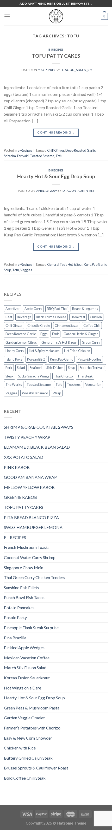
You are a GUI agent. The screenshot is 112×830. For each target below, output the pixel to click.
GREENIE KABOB (20, 497)
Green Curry (91, 342)
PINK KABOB (17, 467)
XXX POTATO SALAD (23, 457)
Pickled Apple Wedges (24, 647)
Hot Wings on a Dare (22, 687)
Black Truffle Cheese (51, 317)
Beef (8, 317)
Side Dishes (54, 368)
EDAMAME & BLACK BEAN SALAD (37, 446)
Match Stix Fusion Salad (25, 667)
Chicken (96, 317)
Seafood (36, 368)
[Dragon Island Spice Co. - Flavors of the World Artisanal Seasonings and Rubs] (56, 16)
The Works (13, 384)
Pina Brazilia (15, 637)
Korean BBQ (36, 359)
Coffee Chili (91, 325)
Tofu (58, 156)
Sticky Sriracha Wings (33, 376)
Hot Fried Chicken (77, 351)
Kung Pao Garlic (95, 264)
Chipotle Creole (38, 325)
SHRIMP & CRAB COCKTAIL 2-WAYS (38, 426)
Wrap (57, 393)
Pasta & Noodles (89, 359)
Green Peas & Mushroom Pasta (31, 707)
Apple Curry (33, 309)
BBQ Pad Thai (57, 309)
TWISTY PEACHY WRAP (27, 437)
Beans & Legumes (85, 309)
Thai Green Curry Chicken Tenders (34, 577)
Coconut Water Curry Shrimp (29, 557)
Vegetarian (93, 384)
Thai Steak (85, 376)
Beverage (24, 317)
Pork (8, 368)
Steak (9, 376)
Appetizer (12, 309)
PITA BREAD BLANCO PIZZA (31, 517)
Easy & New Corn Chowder (28, 737)
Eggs (43, 334)
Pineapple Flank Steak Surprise (31, 627)
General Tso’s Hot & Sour (65, 264)
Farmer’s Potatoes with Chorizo (32, 727)
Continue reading (56, 132)
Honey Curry (14, 351)
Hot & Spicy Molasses (44, 351)
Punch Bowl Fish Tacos (24, 597)
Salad (21, 368)
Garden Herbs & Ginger (81, 334)
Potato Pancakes (19, 607)
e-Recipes (56, 49)
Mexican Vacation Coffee (26, 657)
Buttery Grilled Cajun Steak (28, 757)
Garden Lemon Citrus (21, 342)
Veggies (26, 270)
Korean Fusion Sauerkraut (27, 677)
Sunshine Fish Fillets (21, 587)
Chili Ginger (55, 150)
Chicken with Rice (20, 747)
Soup (7, 270)
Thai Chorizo (63, 376)
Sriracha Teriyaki (16, 156)
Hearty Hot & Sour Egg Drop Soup (56, 176)
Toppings (73, 384)
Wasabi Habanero (35, 393)
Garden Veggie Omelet (24, 717)
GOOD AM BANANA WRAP (30, 477)
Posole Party (15, 617)
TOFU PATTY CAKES (56, 56)
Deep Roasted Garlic (80, 150)
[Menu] (7, 16)
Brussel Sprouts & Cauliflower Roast (36, 767)
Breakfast (78, 317)
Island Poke (13, 359)
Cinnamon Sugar (67, 325)
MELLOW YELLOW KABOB (29, 487)
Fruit (55, 334)
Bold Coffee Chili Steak (25, 777)
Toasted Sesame (42, 156)
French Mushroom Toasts (26, 547)
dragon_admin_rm (76, 69)
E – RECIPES (15, 537)
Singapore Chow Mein (23, 567)
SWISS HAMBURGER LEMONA (33, 527)
